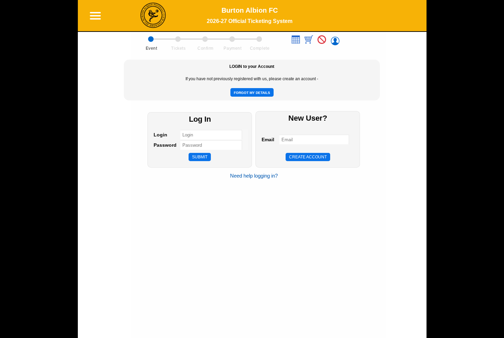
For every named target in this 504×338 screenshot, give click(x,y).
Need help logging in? (254, 176)
